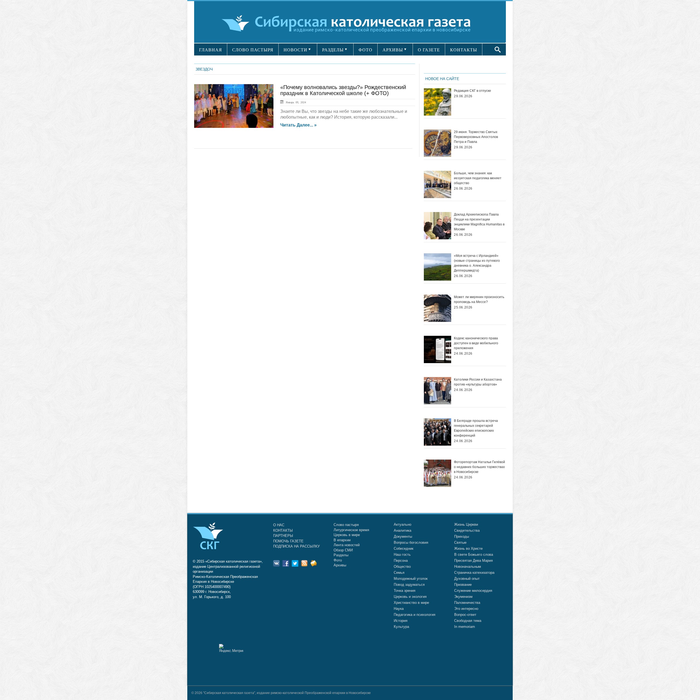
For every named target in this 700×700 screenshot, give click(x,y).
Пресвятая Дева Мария (473, 560)
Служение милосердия (473, 591)
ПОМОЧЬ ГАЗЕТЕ (288, 541)
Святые (460, 542)
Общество (402, 566)
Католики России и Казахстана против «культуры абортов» (478, 382)
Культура (401, 627)
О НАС (278, 525)
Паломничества (467, 603)
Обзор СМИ (343, 550)
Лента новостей (347, 545)
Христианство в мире (411, 603)
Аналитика (402, 530)
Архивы (340, 565)
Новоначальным (467, 566)
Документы (403, 536)
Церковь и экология (410, 597)
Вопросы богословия (411, 542)
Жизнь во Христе (468, 548)
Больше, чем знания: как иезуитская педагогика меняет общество (477, 178)
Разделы (341, 555)
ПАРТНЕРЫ (283, 536)
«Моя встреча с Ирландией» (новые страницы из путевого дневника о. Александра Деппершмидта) (477, 263)
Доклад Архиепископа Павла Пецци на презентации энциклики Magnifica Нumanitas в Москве (479, 222)
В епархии (342, 540)
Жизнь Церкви (466, 524)
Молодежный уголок (411, 579)
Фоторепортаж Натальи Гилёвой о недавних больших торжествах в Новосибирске (479, 467)
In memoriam (464, 627)
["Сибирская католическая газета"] (349, 23)
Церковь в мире (347, 535)
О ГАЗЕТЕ (429, 50)
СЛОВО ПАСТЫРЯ (252, 50)
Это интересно (466, 609)
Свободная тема (467, 621)
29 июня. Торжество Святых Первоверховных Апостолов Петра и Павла (476, 137)
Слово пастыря (346, 525)
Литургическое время (351, 530)
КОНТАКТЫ (463, 50)
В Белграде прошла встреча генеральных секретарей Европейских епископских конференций (476, 428)
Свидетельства (467, 530)
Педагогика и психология (414, 615)
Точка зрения (404, 591)
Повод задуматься (409, 585)
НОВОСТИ (295, 50)
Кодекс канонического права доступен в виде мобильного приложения (476, 343)
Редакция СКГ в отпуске (472, 91)
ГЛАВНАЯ (210, 50)
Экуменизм (463, 597)
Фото (338, 560)
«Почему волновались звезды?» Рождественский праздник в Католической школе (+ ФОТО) (343, 90)
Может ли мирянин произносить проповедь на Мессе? (479, 299)
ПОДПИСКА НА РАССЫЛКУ (296, 546)
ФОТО (365, 50)
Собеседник (403, 548)
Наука (399, 609)
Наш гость (402, 554)
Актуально (402, 524)
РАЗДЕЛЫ (333, 50)
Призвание (463, 585)
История (400, 621)
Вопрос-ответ (465, 615)
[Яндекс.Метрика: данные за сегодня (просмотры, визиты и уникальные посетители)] (231, 648)
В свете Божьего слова (473, 554)
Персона (401, 560)
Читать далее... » (298, 125)
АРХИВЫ (393, 50)
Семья (399, 572)
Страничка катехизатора (474, 572)
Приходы (461, 536)
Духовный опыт (467, 579)
